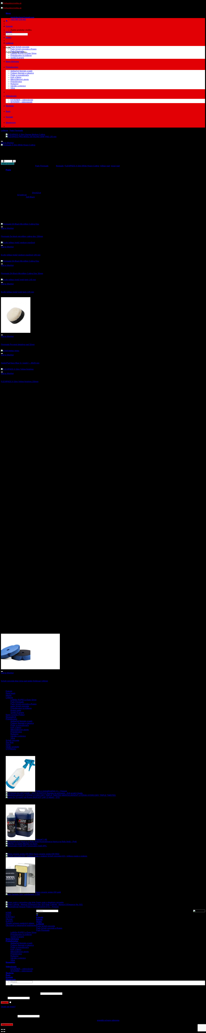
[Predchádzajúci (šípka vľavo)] (2, 1031)
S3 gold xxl (22, 195)
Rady (8, 111)
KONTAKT (10, 917)
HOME (8, 913)
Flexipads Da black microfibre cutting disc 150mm (22, 236)
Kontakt (9, 117)
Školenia (10, 106)
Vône (12, 88)
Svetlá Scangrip (17, 58)
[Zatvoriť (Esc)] (2, 1029)
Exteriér (9, 26)
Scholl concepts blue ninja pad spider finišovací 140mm (24, 681)
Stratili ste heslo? (8, 1007)
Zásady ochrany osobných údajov (20, 923)
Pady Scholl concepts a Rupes (23, 49)
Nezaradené (11, 717)
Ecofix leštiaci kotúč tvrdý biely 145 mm (17, 292)
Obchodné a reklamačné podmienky (21, 925)
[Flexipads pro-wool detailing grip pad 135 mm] (31, 137)
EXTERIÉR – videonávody (21, 100)
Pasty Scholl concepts (19, 47)
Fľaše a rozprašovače (19, 75)
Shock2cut (36, 193)
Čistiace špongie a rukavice (22, 73)
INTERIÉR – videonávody (21, 102)
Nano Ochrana (12, 62)
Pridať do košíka (7, 164)
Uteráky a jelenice (18, 86)
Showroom (11, 123)
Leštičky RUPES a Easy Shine (23, 53)
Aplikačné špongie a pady (21, 71)
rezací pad (115, 166)
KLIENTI (9, 921)
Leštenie (9, 43)
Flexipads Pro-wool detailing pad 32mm (18, 345)
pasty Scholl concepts (19, 706)
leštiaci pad (105, 166)
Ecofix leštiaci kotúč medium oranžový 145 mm (20, 255)
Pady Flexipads (17, 51)
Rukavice (14, 84)
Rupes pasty (15, 710)
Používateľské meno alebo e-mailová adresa (20, 993)
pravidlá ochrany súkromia (108, 1020)
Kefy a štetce (15, 77)
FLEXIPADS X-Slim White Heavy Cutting (82, 166)
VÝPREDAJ (11, 749)
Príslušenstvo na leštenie (21, 56)
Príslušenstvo (12, 67)
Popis (8, 170)
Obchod (9, 919)
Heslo (4, 998)
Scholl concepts (12, 740)
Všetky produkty (12, 747)
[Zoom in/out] (4, 1029)
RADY (8, 915)
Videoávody (11, 96)
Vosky (8, 38)
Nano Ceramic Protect (15, 715)
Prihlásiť (5, 1002)
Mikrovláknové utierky (19, 80)
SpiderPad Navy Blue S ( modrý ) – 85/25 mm (20, 363)
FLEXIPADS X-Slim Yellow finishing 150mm (19, 382)
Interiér (9, 32)
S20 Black (30, 197)
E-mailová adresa (9, 1016)
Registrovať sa (7, 1025)
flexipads (60, 166)
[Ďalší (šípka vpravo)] (4, 1031)
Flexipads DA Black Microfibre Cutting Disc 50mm (22, 273)
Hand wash (10, 693)
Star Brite (10, 743)
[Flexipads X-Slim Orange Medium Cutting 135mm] (25, 135)
